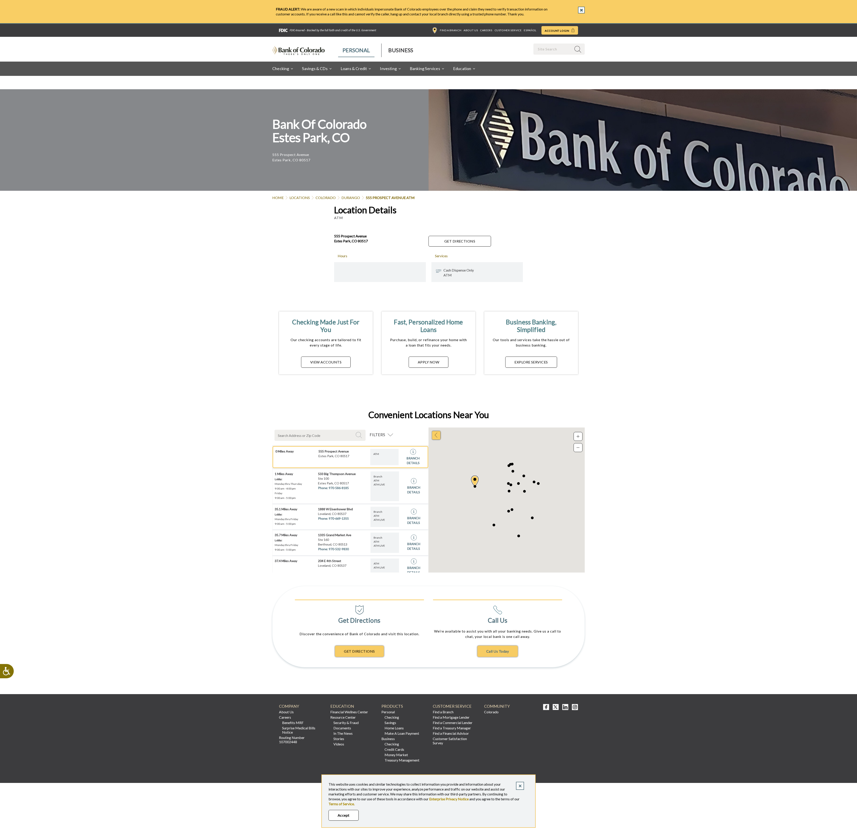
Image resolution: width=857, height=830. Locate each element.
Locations (299, 197)
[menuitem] (356, 50)
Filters (377, 434)
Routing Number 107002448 (292, 739)
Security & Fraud (346, 722)
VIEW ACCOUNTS (325, 362)
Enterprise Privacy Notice (449, 799)
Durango (350, 197)
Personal (356, 50)
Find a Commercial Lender (452, 722)
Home (278, 197)
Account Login (557, 30)
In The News (343, 733)
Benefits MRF (293, 722)
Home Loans (394, 728)
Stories (338, 739)
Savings (390, 722)
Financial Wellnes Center (349, 712)
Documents (342, 728)
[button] (474, 481)
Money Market (396, 755)
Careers (486, 30)
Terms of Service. (342, 804)
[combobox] (553, 49)
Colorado (326, 197)
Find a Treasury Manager (452, 728)
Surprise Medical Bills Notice (298, 730)
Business (400, 50)
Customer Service (508, 30)
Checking (392, 717)
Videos (338, 744)
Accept (343, 815)
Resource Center (343, 717)
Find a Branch (450, 30)
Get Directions (459, 241)
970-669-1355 (339, 518)
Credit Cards (394, 749)
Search (360, 435)
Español (530, 30)
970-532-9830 (339, 549)
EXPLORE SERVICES (531, 362)
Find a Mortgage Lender (451, 717)
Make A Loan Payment (402, 733)
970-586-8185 (339, 488)
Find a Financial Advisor (451, 733)
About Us (471, 30)
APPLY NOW (428, 362)
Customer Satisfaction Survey (450, 741)
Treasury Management (402, 760)
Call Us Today (497, 651)
